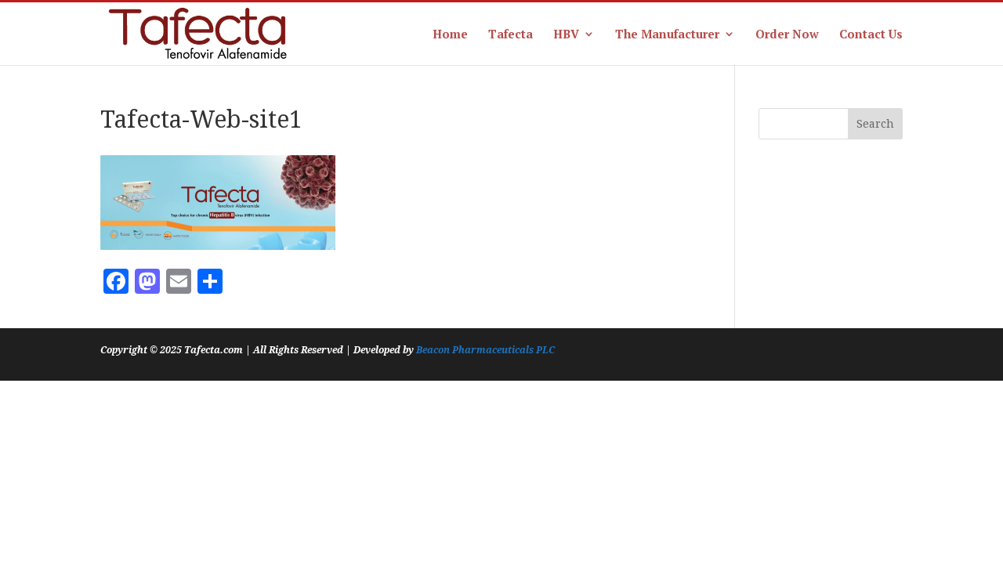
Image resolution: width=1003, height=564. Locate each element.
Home (450, 35)
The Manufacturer (667, 35)
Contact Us (871, 35)
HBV (566, 35)
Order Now (787, 35)
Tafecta (510, 35)
